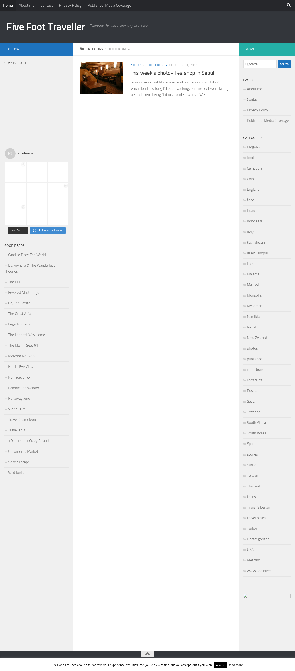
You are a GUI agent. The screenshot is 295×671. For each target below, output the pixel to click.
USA (250, 549)
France (252, 210)
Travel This (16, 430)
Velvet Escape (19, 462)
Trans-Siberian (258, 507)
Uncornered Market (23, 451)
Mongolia (254, 295)
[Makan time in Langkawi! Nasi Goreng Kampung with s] (15, 172)
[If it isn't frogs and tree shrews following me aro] (58, 214)
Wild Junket (17, 472)
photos (136, 65)
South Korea (157, 65)
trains (251, 497)
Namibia (253, 316)
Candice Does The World (27, 255)
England (253, 189)
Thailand (253, 486)
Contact (46, 5)
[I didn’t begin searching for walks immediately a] (58, 193)
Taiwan (252, 475)
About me (26, 5)
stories (252, 454)
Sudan (252, 465)
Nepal (251, 327)
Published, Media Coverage (109, 5)
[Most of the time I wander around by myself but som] (37, 193)
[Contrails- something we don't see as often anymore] (37, 214)
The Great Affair (20, 313)
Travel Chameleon (22, 419)
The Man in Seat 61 (23, 345)
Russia (252, 390)
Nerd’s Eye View (20, 367)
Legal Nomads (19, 324)
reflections (255, 369)
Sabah (251, 401)
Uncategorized (258, 539)
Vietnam (253, 560)
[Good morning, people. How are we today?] (58, 172)
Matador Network (21, 356)
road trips (254, 380)
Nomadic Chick (19, 377)
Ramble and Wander (23, 388)
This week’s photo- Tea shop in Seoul (172, 73)
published (254, 359)
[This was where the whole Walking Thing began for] (15, 214)
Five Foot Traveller (45, 26)
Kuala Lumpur (257, 253)
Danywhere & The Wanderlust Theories (29, 268)
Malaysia (253, 285)
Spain (251, 444)
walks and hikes (259, 571)
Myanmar (254, 306)
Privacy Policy (70, 5)
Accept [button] (220, 665)
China (251, 179)
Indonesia (254, 221)
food (250, 200)
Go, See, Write (19, 303)
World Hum (17, 409)
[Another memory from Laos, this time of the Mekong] (15, 193)
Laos (250, 263)
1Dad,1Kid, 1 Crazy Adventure (31, 440)
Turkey (252, 528)
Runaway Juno (19, 398)
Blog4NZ (253, 147)
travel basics (256, 518)
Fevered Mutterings (23, 292)
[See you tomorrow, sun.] (37, 172)
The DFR (14, 282)
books (251, 158)
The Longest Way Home (26, 335)
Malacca (253, 274)
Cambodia (254, 168)
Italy (250, 232)
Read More (235, 665)
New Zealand (257, 338)
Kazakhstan (256, 242)
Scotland (253, 412)
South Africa (256, 422)
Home (8, 5)
